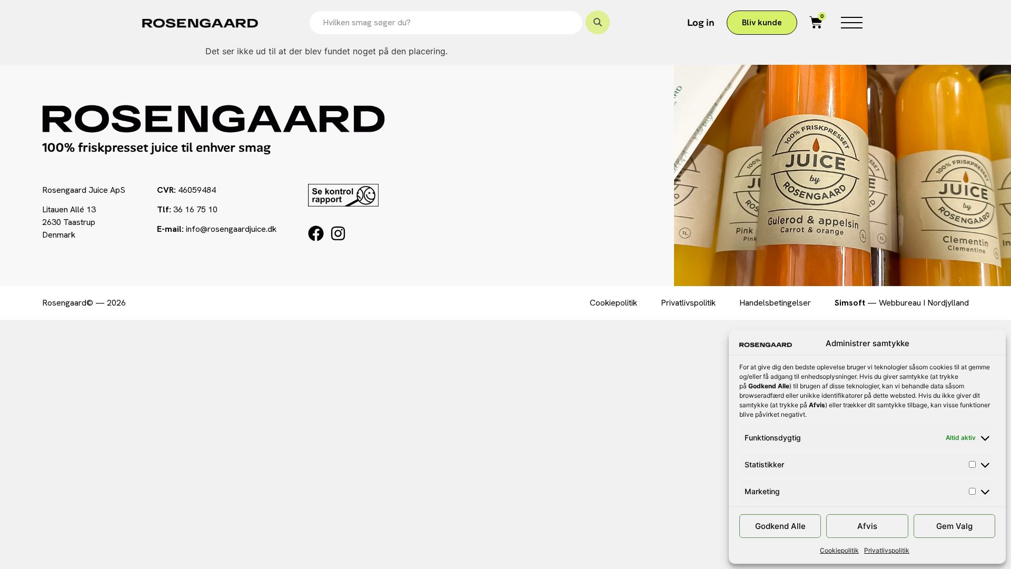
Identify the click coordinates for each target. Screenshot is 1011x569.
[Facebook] (316, 233)
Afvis (867, 526)
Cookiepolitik (839, 550)
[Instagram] (338, 233)
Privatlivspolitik (886, 550)
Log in (701, 22)
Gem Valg (954, 526)
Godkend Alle (780, 526)
